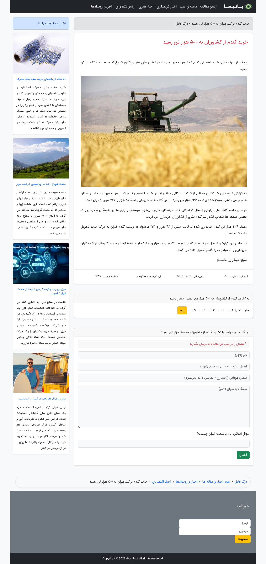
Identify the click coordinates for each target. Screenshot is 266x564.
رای (182, 310)
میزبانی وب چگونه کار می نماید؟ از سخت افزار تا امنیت (41, 291)
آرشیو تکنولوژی (125, 6)
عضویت (242, 539)
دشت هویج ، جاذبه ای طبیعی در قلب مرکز (41, 184)
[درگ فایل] (237, 7)
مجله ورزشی (188, 6)
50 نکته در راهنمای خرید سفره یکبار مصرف (41, 79)
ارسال (243, 454)
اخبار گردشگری (167, 6)
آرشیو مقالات (208, 6)
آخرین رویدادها (101, 6)
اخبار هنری (146, 6)
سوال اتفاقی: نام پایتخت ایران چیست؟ (223, 433)
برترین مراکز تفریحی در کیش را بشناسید (42, 399)
